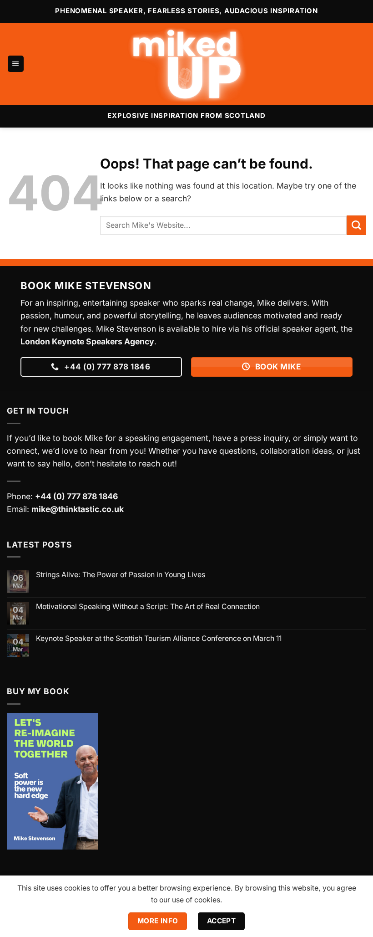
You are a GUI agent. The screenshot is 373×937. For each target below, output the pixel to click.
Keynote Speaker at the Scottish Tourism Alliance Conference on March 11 (159, 638)
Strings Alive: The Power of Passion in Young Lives (120, 574)
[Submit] (356, 225)
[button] (16, 64)
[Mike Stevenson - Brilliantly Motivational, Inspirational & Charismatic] (186, 64)
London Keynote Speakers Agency (87, 341)
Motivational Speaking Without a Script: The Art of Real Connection (148, 606)
